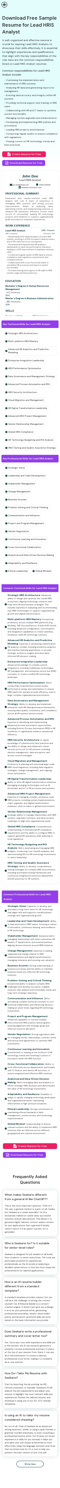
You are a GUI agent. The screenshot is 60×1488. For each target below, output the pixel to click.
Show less (30, 1464)
